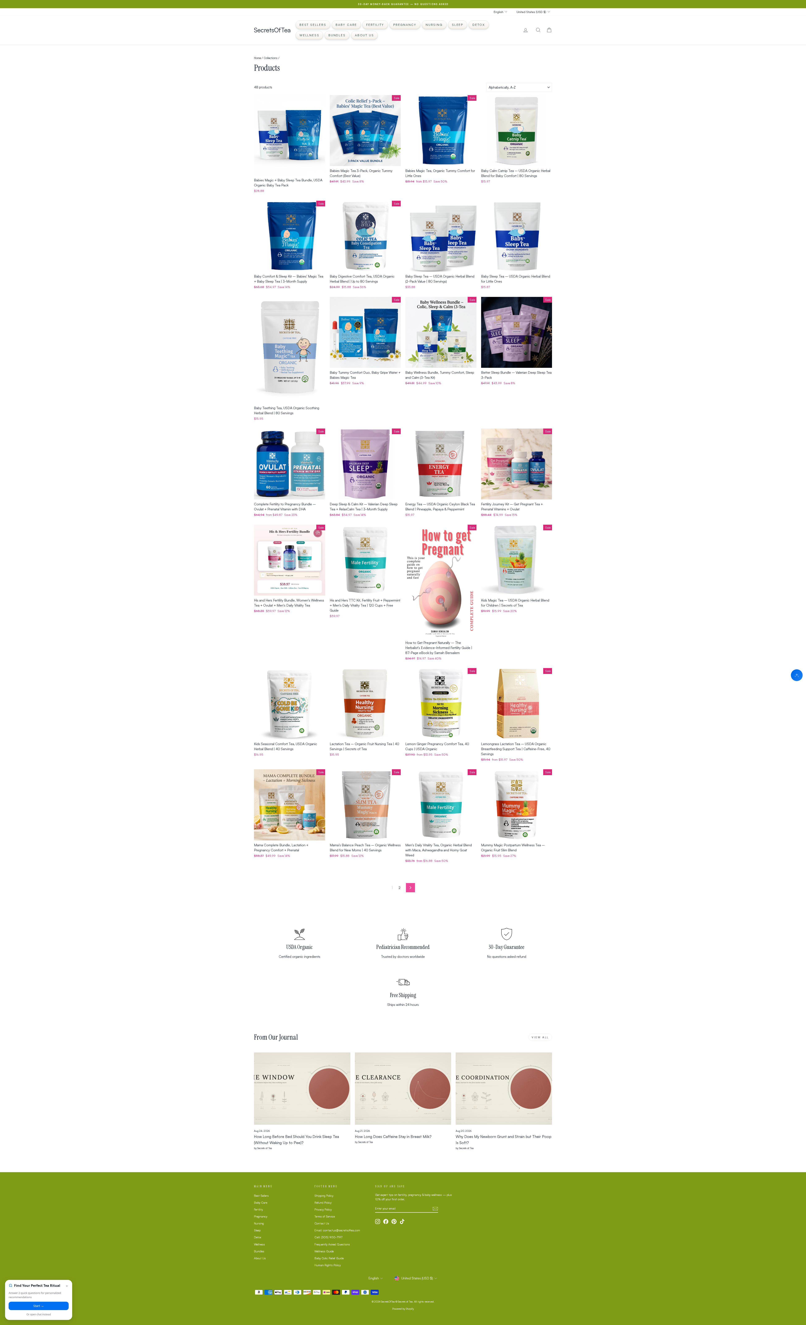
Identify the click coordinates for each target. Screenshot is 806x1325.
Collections (270, 58)
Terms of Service (324, 1216)
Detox (478, 24)
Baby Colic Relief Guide (329, 1258)
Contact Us (321, 1223)
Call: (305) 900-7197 (328, 1237)
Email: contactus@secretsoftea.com (337, 1230)
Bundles (337, 35)
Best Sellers (313, 24)
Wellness (309, 35)
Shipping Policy (323, 1195)
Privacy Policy (323, 1209)
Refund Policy (322, 1202)
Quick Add (289, 171)
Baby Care (346, 24)
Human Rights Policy (327, 1265)
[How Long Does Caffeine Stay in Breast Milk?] (403, 1088)
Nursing (434, 24)
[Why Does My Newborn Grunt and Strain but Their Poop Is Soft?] (504, 1088)
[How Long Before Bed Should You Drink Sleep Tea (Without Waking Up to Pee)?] (302, 1088)
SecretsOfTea (272, 30)
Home (257, 58)
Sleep (457, 24)
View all (540, 1037)
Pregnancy (404, 24)
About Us (364, 35)
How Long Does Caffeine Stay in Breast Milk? (393, 1136)
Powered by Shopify (403, 1308)
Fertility (375, 24)
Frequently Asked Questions (332, 1244)
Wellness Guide (324, 1251)
